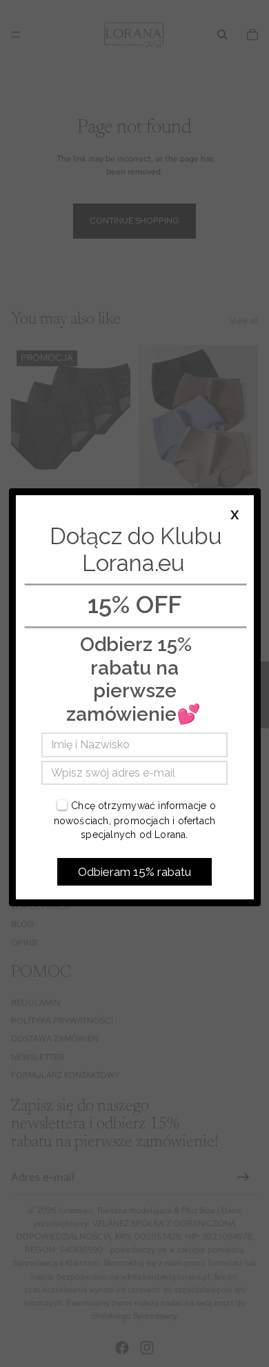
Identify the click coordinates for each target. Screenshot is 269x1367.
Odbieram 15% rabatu (134, 872)
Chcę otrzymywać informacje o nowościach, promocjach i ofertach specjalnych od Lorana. (135, 819)
